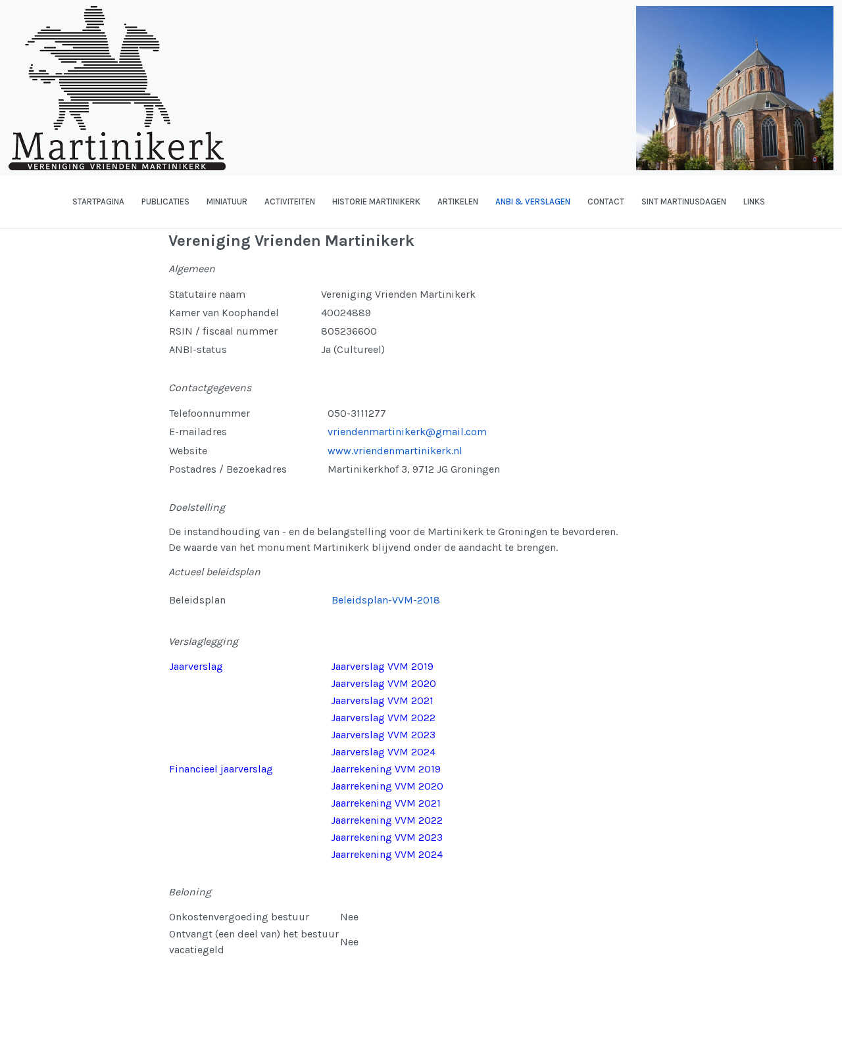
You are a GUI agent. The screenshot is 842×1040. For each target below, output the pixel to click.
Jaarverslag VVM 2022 (383, 717)
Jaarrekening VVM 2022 (387, 820)
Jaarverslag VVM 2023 (383, 734)
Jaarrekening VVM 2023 (387, 837)
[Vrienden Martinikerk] (10, 202)
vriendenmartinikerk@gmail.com (407, 431)
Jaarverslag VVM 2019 (382, 666)
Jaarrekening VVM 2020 (387, 786)
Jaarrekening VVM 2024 (387, 854)
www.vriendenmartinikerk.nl (396, 450)
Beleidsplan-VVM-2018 (386, 600)
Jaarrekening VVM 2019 (386, 769)
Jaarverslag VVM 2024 (383, 751)
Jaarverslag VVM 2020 (383, 683)
